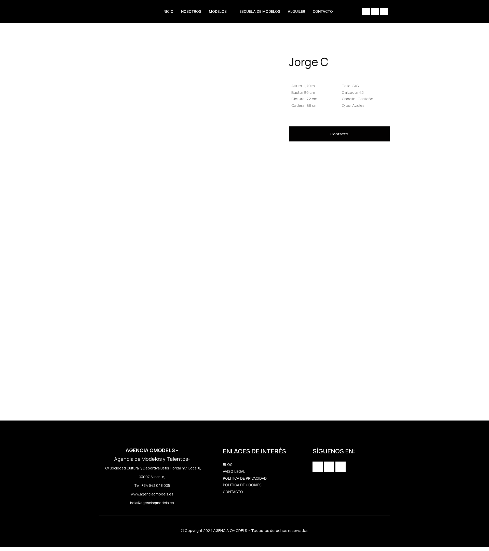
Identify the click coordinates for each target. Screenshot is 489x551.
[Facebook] (375, 11)
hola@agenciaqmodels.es (152, 502)
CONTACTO (323, 11)
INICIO (167, 11)
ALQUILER (296, 11)
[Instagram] (366, 11)
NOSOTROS (191, 11)
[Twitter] (384, 11)
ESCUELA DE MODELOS (259, 11)
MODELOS (218, 11)
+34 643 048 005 (155, 485)
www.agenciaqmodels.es (152, 494)
